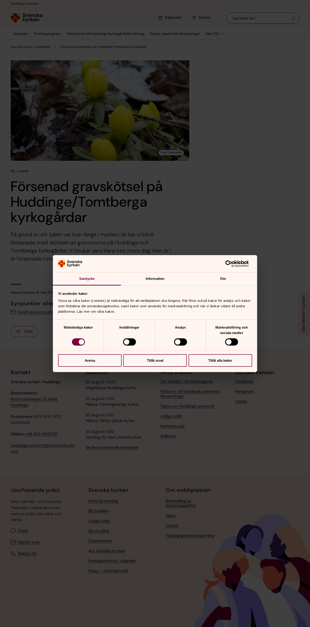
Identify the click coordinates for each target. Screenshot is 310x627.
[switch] (129, 342)
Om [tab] (223, 279)
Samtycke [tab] (87, 279)
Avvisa (90, 360)
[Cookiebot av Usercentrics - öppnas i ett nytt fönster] (232, 263)
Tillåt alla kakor (220, 360)
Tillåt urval (155, 360)
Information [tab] (155, 279)
